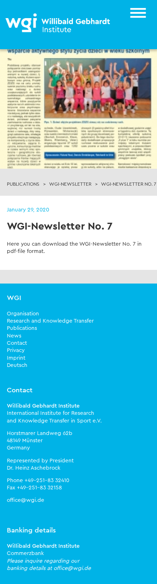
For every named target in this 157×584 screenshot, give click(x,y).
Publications (22, 328)
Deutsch (17, 365)
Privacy (16, 350)
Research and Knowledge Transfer (50, 321)
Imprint (16, 358)
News (14, 336)
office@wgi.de (25, 500)
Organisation (23, 314)
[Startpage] (59, 23)
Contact (17, 343)
